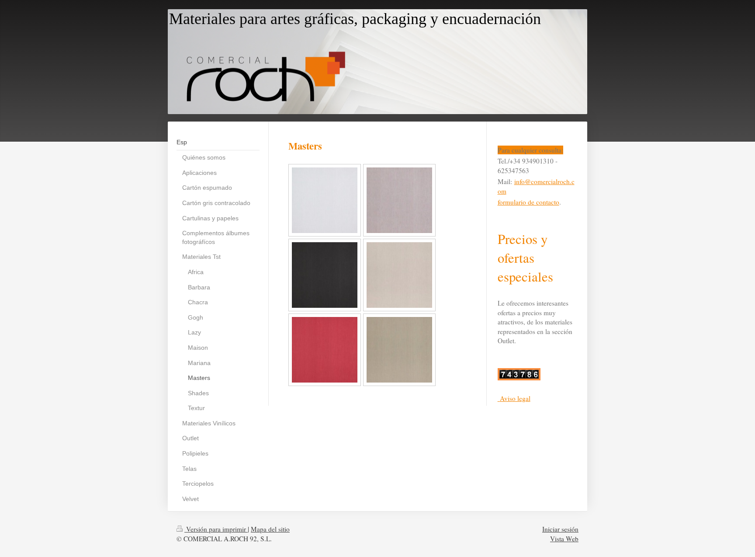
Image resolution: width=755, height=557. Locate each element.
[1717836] (399, 275)
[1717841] (324, 350)
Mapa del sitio (270, 529)
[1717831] (324, 275)
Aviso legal (515, 398)
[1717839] (324, 200)
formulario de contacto (528, 202)
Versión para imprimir (216, 529)
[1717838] (399, 200)
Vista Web (564, 538)
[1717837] (399, 350)
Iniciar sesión (560, 529)
